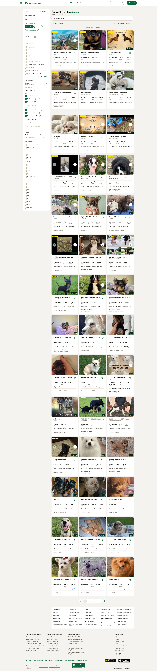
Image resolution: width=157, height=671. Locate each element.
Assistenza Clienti (120, 641)
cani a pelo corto (106, 609)
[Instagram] (119, 653)
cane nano (88, 612)
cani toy (55, 612)
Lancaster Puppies (81, 660)
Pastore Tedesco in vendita (34, 643)
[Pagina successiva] (104, 601)
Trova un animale (59, 3)
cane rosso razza (106, 612)
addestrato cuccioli (91, 624)
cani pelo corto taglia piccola (75, 624)
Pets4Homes (33, 660)
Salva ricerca (59, 23)
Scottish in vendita (52, 646)
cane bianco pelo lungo (60, 624)
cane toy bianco (90, 618)
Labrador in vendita (32, 641)
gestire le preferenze (77, 667)
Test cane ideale (119, 650)
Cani (26, 19)
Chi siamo (118, 637)
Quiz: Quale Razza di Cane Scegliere (75, 649)
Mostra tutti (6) (31, 105)
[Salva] (74, 53)
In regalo (38, 27)
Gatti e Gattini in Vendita (54, 634)
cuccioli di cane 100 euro (124, 609)
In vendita (29, 27)
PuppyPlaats (48, 660)
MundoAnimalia (58, 660)
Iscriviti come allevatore (75, 3)
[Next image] (75, 40)
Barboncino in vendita (32, 639)
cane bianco (88, 609)
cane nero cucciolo (74, 612)
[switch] (36, 37)
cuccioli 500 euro (122, 615)
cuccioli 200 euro (122, 618)
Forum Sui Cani (72, 643)
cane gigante (73, 615)
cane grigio (56, 615)
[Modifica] (46, 84)
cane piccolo (56, 621)
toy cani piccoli (89, 621)
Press (116, 643)
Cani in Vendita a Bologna (75, 641)
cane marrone (89, 615)
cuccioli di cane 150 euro (124, 612)
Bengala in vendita (52, 643)
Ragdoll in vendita (52, 641)
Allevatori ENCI (119, 648)
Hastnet (40, 660)
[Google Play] (110, 661)
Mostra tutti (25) (32, 119)
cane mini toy (73, 609)
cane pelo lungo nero (107, 615)
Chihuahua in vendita (32, 637)
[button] (65, 40)
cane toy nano (73, 621)
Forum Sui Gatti (72, 646)
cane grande (56, 609)
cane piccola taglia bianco (106, 619)
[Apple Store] (124, 661)
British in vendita (52, 639)
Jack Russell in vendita (33, 648)
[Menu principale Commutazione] (21, 3)
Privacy (117, 639)
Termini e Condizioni (121, 646)
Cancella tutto (43, 12)
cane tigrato (56, 618)
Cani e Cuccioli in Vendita (33, 634)
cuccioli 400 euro (106, 625)
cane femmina (121, 621)
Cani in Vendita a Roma (75, 639)
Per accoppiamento (32, 30)
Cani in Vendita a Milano (75, 637)
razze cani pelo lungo (75, 618)
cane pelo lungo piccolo (108, 623)
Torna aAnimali (30, 15)
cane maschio (121, 624)
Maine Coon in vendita (53, 637)
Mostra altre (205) (41, 77)
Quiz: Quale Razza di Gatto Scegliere (76, 653)
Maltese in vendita (31, 650)
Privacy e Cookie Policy (54, 667)
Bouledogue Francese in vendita (35, 646)
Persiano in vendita (52, 648)
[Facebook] (116, 653)
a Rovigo (74, 12)
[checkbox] (25, 47)
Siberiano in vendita (53, 650)
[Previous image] (54, 40)
